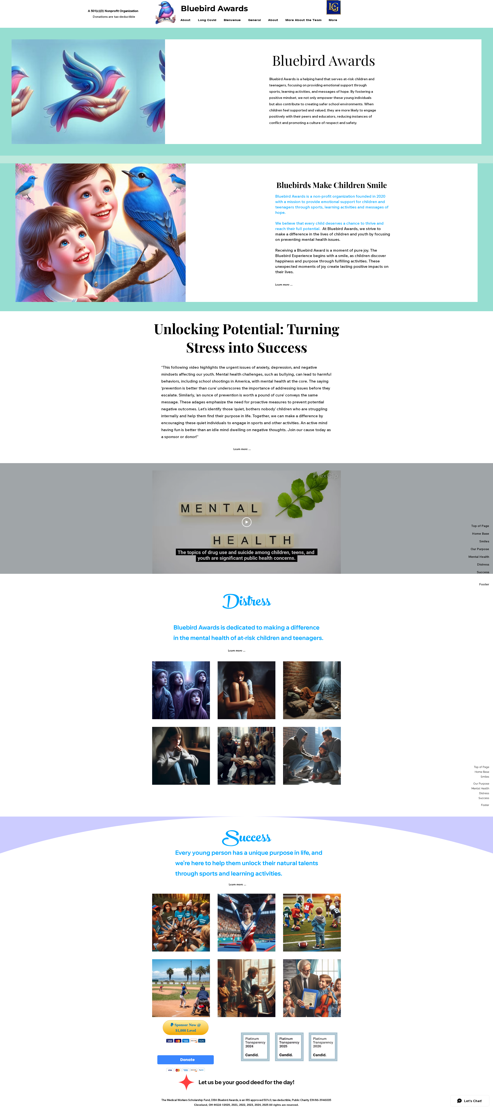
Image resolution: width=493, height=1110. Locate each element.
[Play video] (247, 522)
